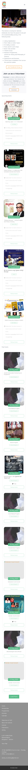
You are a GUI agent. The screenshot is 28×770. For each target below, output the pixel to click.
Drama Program (14, 442)
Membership (5, 708)
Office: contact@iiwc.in (8, 754)
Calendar (4, 715)
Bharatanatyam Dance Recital (14, 651)
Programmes (5, 711)
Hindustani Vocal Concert (14, 581)
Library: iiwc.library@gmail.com (10, 758)
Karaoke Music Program (14, 547)
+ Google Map (9, 138)
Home (3, 706)
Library (4, 730)
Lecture (14, 274)
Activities (4, 713)
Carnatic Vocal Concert (14, 616)
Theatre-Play (14, 224)
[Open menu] (24, 5)
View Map (4, 743)
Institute (4, 725)
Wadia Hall (8, 177)
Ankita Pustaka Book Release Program (14, 320)
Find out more (14, 143)
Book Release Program (14, 408)
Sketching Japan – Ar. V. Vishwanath (14, 121)
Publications (5, 727)
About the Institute (7, 722)
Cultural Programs (14, 174)
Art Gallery (14, 124)
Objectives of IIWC (7, 720)
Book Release (14, 322)
